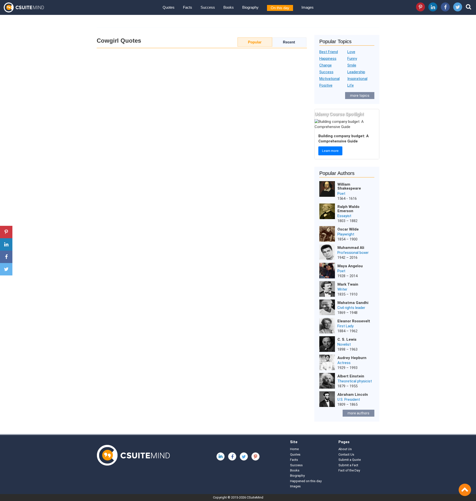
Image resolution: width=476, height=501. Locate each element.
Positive (325, 85)
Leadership (356, 72)
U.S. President (348, 399)
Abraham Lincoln (352, 394)
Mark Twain (347, 284)
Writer (342, 289)
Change (325, 65)
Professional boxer (353, 252)
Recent (289, 42)
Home (294, 449)
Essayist (344, 216)
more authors (358, 413)
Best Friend (328, 52)
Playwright (345, 234)
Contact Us (346, 454)
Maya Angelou (350, 266)
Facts (187, 7)
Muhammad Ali (350, 247)
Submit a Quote (349, 460)
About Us (345, 449)
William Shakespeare (349, 186)
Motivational (329, 78)
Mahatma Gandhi (352, 303)
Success (208, 7)
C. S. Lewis (347, 339)
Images (307, 7)
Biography (250, 7)
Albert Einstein (350, 376)
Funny (352, 58)
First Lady (345, 326)
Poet (341, 193)
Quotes (169, 7)
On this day (280, 8)
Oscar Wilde (348, 229)
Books (228, 7)
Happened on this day (306, 481)
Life (350, 85)
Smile (351, 65)
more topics (359, 96)
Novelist (344, 344)
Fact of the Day (349, 470)
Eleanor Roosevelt (353, 321)
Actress (344, 363)
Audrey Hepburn (351, 358)
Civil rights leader (351, 307)
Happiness (327, 58)
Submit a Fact (348, 465)
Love (351, 52)
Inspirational (357, 78)
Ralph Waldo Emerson (348, 208)
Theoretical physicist (354, 381)
